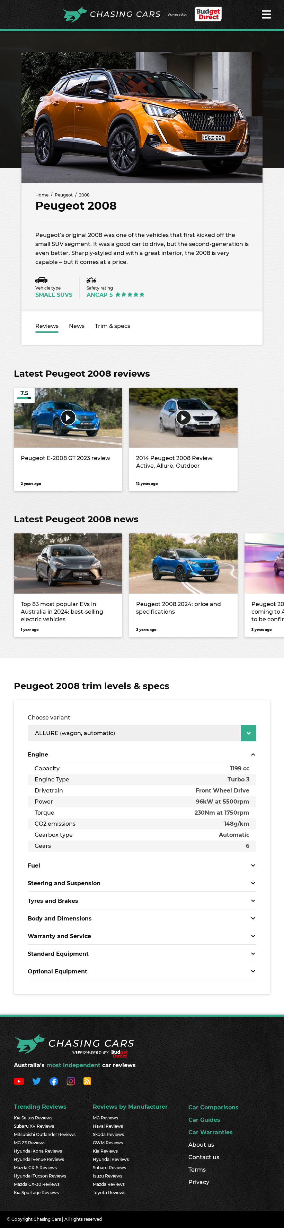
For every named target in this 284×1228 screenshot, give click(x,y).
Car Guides (204, 1120)
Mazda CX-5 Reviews (35, 1167)
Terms (197, 1169)
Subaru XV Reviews (34, 1126)
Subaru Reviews (109, 1167)
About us (201, 1145)
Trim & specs (112, 326)
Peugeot (64, 195)
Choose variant (49, 717)
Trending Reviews (40, 1106)
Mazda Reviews (109, 1184)
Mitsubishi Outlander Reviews (45, 1134)
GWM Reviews (108, 1142)
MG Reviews (105, 1117)
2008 (84, 195)
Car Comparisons (213, 1107)
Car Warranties (210, 1132)
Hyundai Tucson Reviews (40, 1176)
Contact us (203, 1157)
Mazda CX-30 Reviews (37, 1184)
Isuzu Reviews (107, 1176)
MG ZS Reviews (29, 1142)
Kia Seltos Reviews (33, 1117)
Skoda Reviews (108, 1134)
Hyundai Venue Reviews (39, 1159)
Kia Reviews (105, 1151)
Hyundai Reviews (111, 1159)
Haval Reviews (108, 1126)
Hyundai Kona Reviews (38, 1151)
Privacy (198, 1182)
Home (41, 195)
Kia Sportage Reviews (36, 1192)
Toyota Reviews (109, 1192)
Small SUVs (53, 295)
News (77, 326)
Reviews (47, 326)
